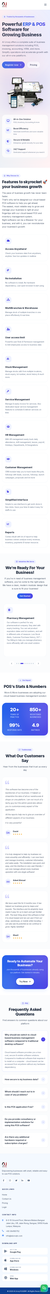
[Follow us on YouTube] (29, 1180)
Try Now (23, 981)
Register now (11, 65)
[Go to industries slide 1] (16, 663)
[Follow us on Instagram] (10, 1180)
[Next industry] (38, 663)
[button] (44, 1288)
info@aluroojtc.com (14, 1236)
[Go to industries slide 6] (29, 663)
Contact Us (6, 1199)
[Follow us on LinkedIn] (23, 1180)
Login (4, 1207)
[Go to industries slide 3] (20, 663)
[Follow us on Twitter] (16, 1180)
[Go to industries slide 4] (24, 663)
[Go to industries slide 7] (31, 663)
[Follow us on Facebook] (4, 1180)
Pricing (33, 65)
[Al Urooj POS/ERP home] (4, 4)
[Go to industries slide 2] (18, 663)
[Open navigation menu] (45, 4)
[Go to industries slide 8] (33, 663)
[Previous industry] (11, 663)
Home (4, 1195)
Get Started (25, 596)
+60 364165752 (12, 1231)
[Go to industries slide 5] (27, 663)
